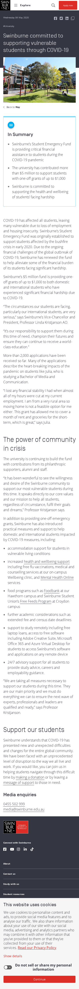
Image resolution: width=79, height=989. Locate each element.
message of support (18, 782)
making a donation (30, 777)
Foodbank (51, 590)
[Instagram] (18, 849)
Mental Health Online (57, 577)
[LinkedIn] (25, 849)
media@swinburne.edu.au (23, 809)
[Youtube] (12, 849)
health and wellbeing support (47, 561)
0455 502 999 (14, 804)
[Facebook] (4, 849)
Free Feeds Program (35, 601)
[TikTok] (32, 849)
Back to (13, 107)
